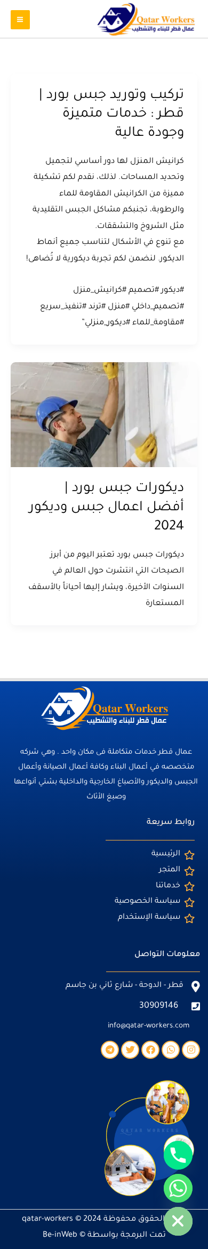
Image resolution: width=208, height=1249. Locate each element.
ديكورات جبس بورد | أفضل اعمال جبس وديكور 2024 (106, 507)
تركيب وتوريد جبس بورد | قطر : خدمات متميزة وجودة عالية (111, 114)
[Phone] (178, 1155)
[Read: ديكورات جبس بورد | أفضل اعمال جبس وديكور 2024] (104, 415)
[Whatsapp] (178, 1188)
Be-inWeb (60, 1235)
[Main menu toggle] (20, 19)
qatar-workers (47, 1219)
